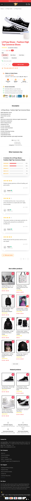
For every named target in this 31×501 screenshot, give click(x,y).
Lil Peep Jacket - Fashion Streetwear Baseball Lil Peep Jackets (22, 333)
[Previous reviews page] (21, 259)
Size (3, 52)
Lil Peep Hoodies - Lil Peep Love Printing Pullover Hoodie (7, 333)
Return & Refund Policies (6, 471)
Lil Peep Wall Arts (18, 145)
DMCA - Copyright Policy (6, 459)
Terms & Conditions (5, 455)
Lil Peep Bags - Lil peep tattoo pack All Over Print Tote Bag (22, 287)
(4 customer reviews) (12, 47)
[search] (27, 4)
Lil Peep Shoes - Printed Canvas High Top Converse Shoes (22, 388)
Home (2, 8)
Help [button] (28, 499)
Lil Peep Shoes (17, 8)
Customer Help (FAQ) (5, 475)
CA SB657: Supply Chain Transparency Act (10, 461)
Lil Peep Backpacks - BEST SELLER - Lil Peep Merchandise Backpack (7, 310)
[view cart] (29, 4)
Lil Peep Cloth (8, 8)
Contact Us (3, 473)
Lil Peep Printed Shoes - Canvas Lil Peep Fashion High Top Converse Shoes (7, 411)
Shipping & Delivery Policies (7, 467)
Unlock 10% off (3, 494)
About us (3, 453)
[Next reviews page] (28, 259)
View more (15, 363)
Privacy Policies (4, 457)
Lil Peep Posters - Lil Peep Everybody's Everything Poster (7, 355)
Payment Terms (4, 469)
